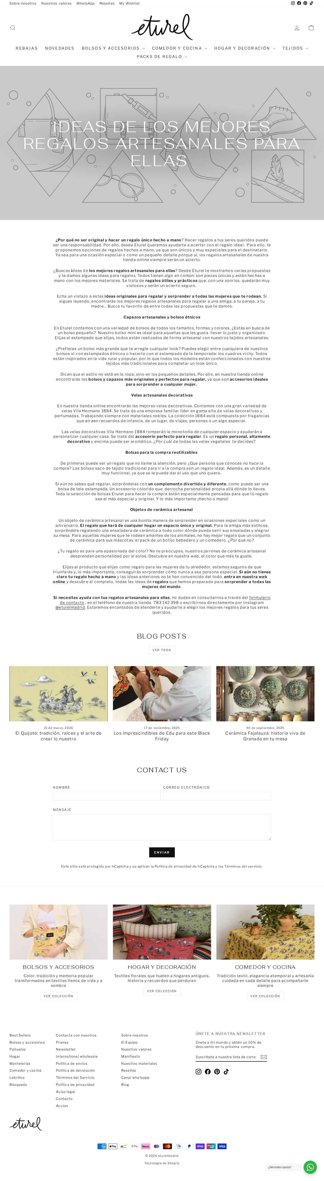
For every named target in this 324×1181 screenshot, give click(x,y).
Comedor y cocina (178, 48)
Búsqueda (18, 1085)
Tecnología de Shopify (162, 1163)
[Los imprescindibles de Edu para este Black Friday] (162, 693)
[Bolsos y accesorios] (58, 932)
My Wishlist (129, 3)
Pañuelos (17, 1049)
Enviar (162, 852)
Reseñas (107, 3)
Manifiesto (130, 1056)
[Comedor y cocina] (265, 932)
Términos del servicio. (243, 866)
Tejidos (293, 48)
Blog (125, 1085)
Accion (62, 1106)
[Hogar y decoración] (162, 932)
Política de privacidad (75, 1085)
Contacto (64, 1099)
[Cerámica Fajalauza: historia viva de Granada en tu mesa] (265, 693)
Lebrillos (17, 1077)
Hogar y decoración (243, 48)
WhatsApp (85, 3)
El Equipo (129, 1042)
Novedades (60, 48)
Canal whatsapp (135, 1077)
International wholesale (77, 1056)
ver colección (58, 996)
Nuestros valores (56, 3)
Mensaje (62, 810)
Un (61, 520)
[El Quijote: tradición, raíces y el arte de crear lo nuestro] (58, 693)
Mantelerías (20, 1063)
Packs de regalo (160, 56)
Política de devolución (75, 1070)
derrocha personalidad (187, 489)
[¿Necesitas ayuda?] (310, 1167)
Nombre (61, 787)
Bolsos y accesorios (111, 48)
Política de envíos (72, 1063)
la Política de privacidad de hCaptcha (183, 866)
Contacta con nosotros (76, 1035)
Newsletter (66, 1049)
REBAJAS (27, 48)
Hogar (14, 1056)
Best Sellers (20, 1035)
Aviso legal (65, 1092)
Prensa (62, 1042)
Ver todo (162, 650)
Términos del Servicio (75, 1077)
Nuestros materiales (139, 1063)
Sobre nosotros (23, 3)
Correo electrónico (186, 787)
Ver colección (265, 996)
